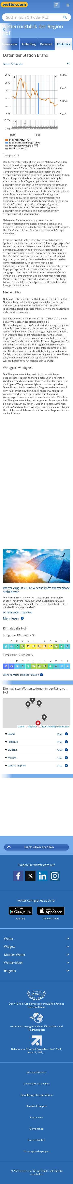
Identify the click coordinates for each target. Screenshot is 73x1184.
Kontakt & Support (36, 1106)
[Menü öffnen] (66, 4)
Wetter (8, 939)
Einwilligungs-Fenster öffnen (37, 1095)
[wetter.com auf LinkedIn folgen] (43, 876)
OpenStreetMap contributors (55, 726)
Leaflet (21, 726)
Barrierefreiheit (36, 1140)
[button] (36, 939)
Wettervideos (13, 962)
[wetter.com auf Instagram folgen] (55, 876)
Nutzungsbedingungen (36, 1151)
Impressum (36, 1117)
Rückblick (63, 44)
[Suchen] (64, 17)
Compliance (36, 1128)
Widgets (9, 946)
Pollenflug (29, 44)
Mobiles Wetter (14, 955)
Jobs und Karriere (36, 1072)
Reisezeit (46, 44)
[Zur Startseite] (16, 4)
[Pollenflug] (57, 5)
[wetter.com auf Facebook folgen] (18, 876)
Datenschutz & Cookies (37, 1083)
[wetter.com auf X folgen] (30, 877)
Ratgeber (10, 971)
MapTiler (32, 726)
